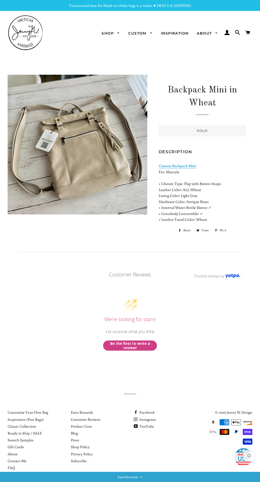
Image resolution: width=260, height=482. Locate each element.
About (205, 33)
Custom (138, 33)
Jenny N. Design (239, 412)
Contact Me (17, 460)
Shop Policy (80, 446)
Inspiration (174, 33)
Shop (108, 33)
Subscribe (79, 460)
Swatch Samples (21, 440)
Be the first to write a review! (130, 345)
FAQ (11, 467)
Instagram (147, 419)
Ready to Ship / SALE (25, 433)
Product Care (81, 426)
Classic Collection (22, 426)
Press (75, 440)
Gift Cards (16, 446)
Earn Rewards (82, 412)
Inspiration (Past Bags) (26, 419)
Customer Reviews (86, 419)
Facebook (147, 412)
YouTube (146, 426)
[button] (130, 477)
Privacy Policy (82, 454)
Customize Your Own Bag (28, 412)
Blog (74, 433)
